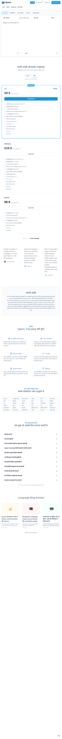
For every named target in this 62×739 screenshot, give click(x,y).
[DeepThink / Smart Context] (21, 53)
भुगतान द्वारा (27, 238)
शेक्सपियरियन (25, 410)
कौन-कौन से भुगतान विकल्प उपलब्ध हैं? (13, 452)
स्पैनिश (32, 398)
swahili (42, 410)
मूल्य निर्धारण (20, 7)
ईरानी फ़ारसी (6, 407)
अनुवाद (3, 7)
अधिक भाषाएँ (52, 410)
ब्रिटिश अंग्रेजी (34, 407)
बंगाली (32, 403)
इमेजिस (13, 13)
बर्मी (22, 405)
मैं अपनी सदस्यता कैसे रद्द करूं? (12, 471)
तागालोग (14, 403)
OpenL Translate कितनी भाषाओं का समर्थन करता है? (18, 448)
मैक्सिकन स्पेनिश (44, 407)
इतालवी (23, 407)
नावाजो (32, 410)
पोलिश (51, 405)
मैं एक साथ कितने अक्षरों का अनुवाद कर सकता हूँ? (16, 443)
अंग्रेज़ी (5, 398)
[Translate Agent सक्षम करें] (17, 53)
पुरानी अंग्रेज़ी (6, 410)
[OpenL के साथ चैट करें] (58, 735)
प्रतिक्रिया (36, 485)
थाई (32, 405)
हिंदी (41, 398)
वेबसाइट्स (37, 13)
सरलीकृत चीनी (16, 398)
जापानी (23, 401)
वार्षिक (34, 75)
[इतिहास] (57, 53)
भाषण (29, 13)
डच (41, 405)
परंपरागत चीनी (25, 398)
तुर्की (14, 405)
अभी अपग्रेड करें (56, 2)
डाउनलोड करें (13, 7)
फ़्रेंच (4, 401)
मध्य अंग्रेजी (15, 410)
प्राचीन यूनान (52, 407)
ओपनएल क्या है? (8, 434)
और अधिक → (9, 230)
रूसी (41, 401)
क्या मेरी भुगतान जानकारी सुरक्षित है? (13, 457)
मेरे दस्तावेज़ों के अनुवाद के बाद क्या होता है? (14, 466)
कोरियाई (51, 401)
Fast (33, 2)
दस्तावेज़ (21, 13)
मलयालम (5, 405)
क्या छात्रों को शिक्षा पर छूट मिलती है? (13, 462)
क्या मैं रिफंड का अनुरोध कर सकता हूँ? (13, 475)
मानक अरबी (52, 398)
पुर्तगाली (14, 401)
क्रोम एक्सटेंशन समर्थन (11, 126)
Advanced (39, 2)
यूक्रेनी (14, 407)
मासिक (27, 75)
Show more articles (31, 532)
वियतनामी (52, 403)
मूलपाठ (6, 13)
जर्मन (32, 401)
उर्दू (4, 403)
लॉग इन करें (47, 2)
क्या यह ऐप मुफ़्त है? (9, 439)
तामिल (23, 403)
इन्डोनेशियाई (43, 403)
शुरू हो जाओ (31, 208)
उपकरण (8, 7)
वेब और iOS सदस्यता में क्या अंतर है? (13, 480)
